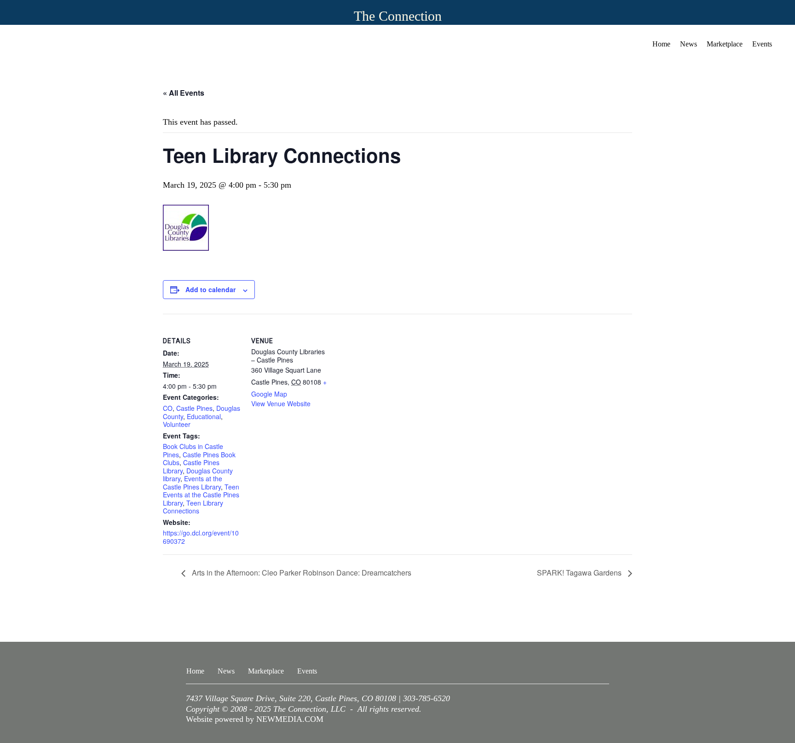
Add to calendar (210, 289)
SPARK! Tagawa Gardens (580, 572)
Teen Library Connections (193, 507)
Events (762, 44)
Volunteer (176, 424)
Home (661, 44)
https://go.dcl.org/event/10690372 (201, 537)
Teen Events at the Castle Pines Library (201, 494)
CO (168, 408)
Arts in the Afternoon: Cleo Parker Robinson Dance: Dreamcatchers (300, 572)
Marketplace (725, 44)
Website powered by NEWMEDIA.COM (254, 719)
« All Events (183, 92)
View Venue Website (281, 403)
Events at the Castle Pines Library (192, 482)
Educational (204, 416)
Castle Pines (194, 408)
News (688, 44)
